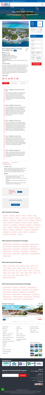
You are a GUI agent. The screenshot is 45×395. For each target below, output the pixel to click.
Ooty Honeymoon (25, 248)
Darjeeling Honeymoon (7, 248)
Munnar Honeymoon (24, 251)
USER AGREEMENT (7, 339)
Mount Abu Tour (27, 229)
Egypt (39, 270)
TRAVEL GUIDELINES (20, 335)
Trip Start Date (33, 52)
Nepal (17, 265)
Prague (4, 275)
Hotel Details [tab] (14, 83)
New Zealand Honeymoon (17, 296)
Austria (17, 272)
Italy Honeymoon (15, 292)
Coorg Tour (20, 232)
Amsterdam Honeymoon (7, 299)
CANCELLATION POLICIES (8, 337)
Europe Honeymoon (25, 289)
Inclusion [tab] (23, 83)
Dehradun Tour (39, 220)
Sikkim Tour (18, 217)
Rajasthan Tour (38, 217)
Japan (35, 270)
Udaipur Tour (11, 229)
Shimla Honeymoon (25, 246)
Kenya (9, 272)
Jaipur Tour (37, 227)
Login (20, 192)
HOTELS (4, 346)
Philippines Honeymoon (7, 296)
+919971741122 (39, 376)
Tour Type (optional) (39, 58)
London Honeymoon (7, 292)
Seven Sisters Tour (13, 234)
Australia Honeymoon (7, 294)
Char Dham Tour (16, 227)
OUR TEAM (5, 330)
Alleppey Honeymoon (25, 253)
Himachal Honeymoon (25, 244)
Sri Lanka (14, 268)
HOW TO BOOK (19, 333)
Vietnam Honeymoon (31, 292)
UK (29, 275)
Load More (15, 204)
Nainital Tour (10, 227)
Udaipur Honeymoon (7, 253)
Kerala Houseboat (22, 225)
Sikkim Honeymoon (16, 246)
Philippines (5, 272)
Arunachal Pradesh (13, 225)
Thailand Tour (22, 265)
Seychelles (19, 268)
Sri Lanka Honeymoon (28, 296)
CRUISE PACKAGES (7, 351)
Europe (4, 268)
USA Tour (13, 275)
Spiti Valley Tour (6, 220)
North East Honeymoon (7, 246)
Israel (39, 272)
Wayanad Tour (31, 227)
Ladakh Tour (18, 215)
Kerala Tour (24, 215)
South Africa (30, 270)
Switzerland (9, 268)
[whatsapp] (26, 48)
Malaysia (24, 268)
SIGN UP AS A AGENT (34, 328)
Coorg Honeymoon (33, 251)
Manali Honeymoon (33, 246)
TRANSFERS (5, 353)
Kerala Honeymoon (16, 244)
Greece (28, 268)
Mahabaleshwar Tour (6, 232)
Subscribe (22, 375)
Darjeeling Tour (29, 225)
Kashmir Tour (5, 215)
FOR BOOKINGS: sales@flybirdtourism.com (37, 380)
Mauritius (32, 265)
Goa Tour (34, 215)
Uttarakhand (29, 215)
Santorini (21, 272)
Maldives (13, 265)
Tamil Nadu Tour (31, 217)
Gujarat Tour (20, 234)
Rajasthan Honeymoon (34, 244)
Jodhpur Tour (5, 229)
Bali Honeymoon (15, 287)
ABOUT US (5, 328)
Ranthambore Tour (34, 229)
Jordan (30, 272)
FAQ (17, 332)
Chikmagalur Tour (18, 222)
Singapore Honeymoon (32, 287)
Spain (17, 270)
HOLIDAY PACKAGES (7, 349)
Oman (26, 275)
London (35, 268)
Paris (32, 268)
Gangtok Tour (10, 222)
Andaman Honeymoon (7, 244)
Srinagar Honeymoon (7, 255)
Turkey (37, 265)
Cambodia (35, 272)
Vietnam (20, 270)
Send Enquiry (36, 64)
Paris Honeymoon (36, 296)
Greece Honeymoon (35, 294)
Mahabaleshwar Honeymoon (35, 248)
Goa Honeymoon (16, 251)
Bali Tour (27, 265)
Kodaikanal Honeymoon (7, 251)
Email (33, 44)
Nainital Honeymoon (16, 248)
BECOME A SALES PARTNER (8, 341)
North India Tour (13, 220)
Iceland (13, 270)
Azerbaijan (22, 275)
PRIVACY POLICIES (7, 335)
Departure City (39, 52)
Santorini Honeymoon (34, 289)
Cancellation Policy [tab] (15, 162)
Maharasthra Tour (33, 232)
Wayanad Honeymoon (16, 253)
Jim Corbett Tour (6, 225)
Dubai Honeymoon (23, 287)
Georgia (8, 275)
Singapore (5, 265)
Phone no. (34, 48)
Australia (25, 270)
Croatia (13, 272)
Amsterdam (5, 270)
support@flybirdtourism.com (20, 1)
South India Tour (20, 220)
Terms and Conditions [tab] (7, 164)
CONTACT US (19, 328)
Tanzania (26, 272)
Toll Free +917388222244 (6, 1)
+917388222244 (39, 375)
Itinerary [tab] (6, 83)
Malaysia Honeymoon (17, 299)
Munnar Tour (26, 232)
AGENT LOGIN (33, 330)
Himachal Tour (11, 215)
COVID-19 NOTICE (20, 337)
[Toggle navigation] (42, 4)
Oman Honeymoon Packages (28, 299)
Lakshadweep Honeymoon (35, 253)
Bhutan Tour (5, 217)
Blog (17, 330)
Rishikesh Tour (36, 222)
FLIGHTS (4, 344)
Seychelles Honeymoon (27, 294)
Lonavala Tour (32, 220)
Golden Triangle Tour (19, 229)
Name (33, 40)
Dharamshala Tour (24, 227)
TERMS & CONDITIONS (8, 333)
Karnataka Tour (24, 217)
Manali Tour (30, 222)
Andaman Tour (11, 217)
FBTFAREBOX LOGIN (34, 332)
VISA (4, 347)
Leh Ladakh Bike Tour (37, 225)
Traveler (33, 57)
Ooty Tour (5, 222)
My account (40, 1)
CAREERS (5, 332)
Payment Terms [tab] (6, 162)
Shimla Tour (24, 222)
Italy (9, 270)
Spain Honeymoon (23, 292)
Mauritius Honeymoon (7, 289)
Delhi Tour (26, 220)
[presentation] (39, 303)
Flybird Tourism (20, 389)
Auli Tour (4, 227)
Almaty (17, 275)
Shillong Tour (14, 232)
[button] (12, 321)
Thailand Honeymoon (7, 287)
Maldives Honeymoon (16, 289)
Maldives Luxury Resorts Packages (9, 277)
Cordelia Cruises (6, 234)
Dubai (9, 265)
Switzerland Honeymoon (16, 294)
